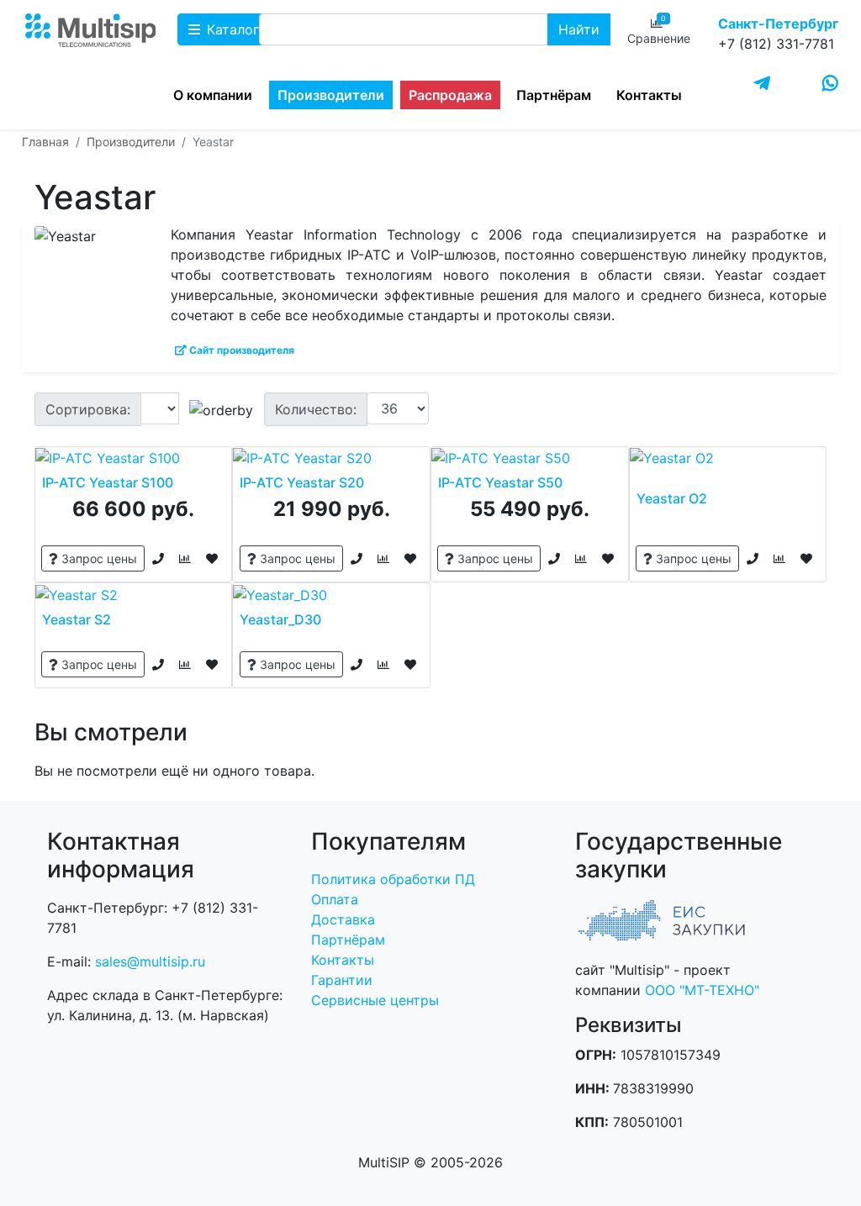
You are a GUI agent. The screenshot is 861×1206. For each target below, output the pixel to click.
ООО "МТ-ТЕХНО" (702, 990)
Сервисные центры (375, 1000)
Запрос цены (97, 558)
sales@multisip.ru (150, 961)
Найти (579, 29)
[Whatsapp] (830, 83)
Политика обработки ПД (393, 879)
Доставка (343, 919)
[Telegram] (762, 84)
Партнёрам (553, 95)
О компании (212, 95)
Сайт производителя (240, 350)
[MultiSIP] (90, 40)
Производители (330, 95)
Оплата (334, 899)
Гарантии (341, 980)
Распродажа (450, 95)
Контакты (649, 95)
